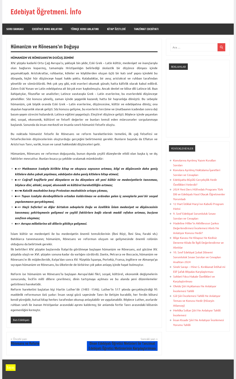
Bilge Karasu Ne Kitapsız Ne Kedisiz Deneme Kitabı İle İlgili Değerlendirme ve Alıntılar (198, 242)
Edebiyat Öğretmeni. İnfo (46, 12)
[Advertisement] (197, 106)
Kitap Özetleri (116, 29)
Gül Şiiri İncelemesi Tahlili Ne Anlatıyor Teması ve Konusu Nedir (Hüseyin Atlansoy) (196, 300)
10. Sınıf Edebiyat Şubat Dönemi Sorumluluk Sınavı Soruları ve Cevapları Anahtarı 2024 (197, 257)
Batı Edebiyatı (21, 319)
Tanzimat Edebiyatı (146, 29)
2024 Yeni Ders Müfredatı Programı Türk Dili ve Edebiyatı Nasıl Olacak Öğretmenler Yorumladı (199, 194)
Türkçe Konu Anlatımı (85, 29)
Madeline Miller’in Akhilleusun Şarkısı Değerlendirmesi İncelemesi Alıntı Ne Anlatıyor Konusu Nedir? (196, 228)
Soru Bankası (15, 29)
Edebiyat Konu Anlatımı (47, 29)
